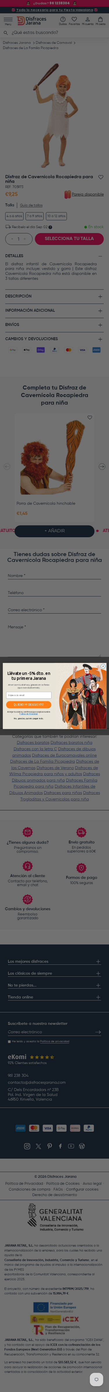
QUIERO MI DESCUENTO (28, 704)
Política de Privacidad (28, 714)
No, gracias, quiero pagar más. (28, 718)
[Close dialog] (103, 666)
